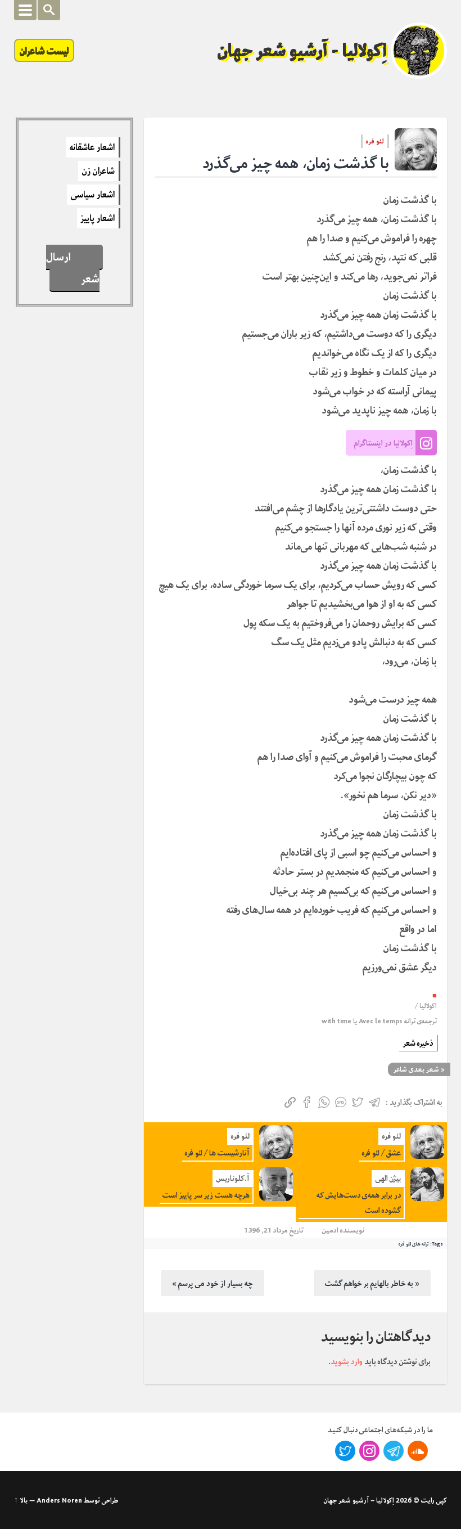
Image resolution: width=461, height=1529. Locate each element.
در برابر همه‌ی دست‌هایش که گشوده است (359, 1203)
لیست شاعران (44, 50)
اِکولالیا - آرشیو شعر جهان (302, 50)
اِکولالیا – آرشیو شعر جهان (359, 1500)
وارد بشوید (347, 1361)
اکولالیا (428, 1006)
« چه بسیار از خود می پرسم (212, 1283)
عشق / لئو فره (381, 1153)
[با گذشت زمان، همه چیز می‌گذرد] (416, 149)
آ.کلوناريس (233, 1178)
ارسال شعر (72, 268)
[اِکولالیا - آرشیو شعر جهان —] (419, 51)
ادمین (330, 1230)
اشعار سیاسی (93, 195)
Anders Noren (59, 1500)
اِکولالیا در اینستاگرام (383, 443)
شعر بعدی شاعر (416, 1069)
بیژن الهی (388, 1178)
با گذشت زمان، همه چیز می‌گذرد (296, 163)
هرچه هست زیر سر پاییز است (206, 1195)
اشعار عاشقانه (92, 147)
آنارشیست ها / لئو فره (217, 1153)
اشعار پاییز (98, 218)
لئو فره (375, 141)
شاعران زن (98, 171)
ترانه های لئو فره (414, 1244)
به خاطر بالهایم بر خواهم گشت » (372, 1283)
